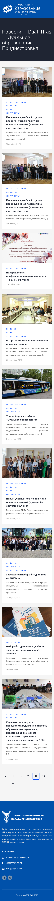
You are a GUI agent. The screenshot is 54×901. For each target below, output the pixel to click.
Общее (9, 109)
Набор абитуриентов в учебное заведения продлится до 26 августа (25, 650)
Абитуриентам (13, 113)
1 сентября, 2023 (13, 518)
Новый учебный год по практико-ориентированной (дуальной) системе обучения (26, 502)
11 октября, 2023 (13, 224)
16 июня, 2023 (12, 759)
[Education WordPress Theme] (27, 817)
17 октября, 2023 (13, 144)
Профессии (11, 106)
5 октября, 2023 (13, 284)
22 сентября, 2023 (14, 360)
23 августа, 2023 (13, 597)
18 (13, 783)
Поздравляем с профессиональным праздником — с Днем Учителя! (26, 276)
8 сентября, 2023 (13, 439)
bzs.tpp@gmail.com (14, 869)
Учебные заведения (16, 102)
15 (44, 776)
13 (28, 776)
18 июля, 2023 (12, 669)
